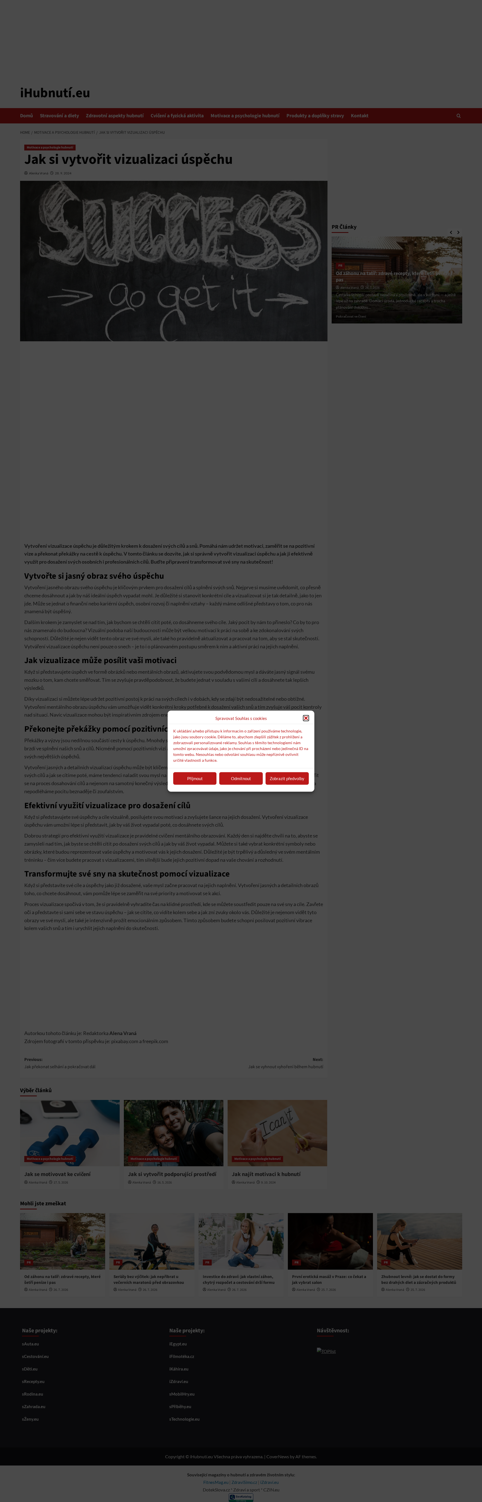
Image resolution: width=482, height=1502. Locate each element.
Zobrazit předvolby (287, 778)
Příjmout (195, 778)
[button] (306, 718)
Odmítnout (241, 778)
